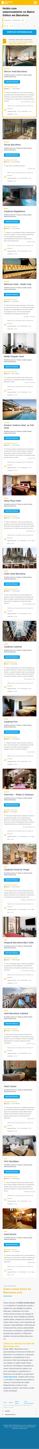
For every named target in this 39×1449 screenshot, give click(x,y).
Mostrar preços (12, 82)
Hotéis (11, 1402)
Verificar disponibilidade (19, 32)
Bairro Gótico (17, 1402)
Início (5, 1402)
